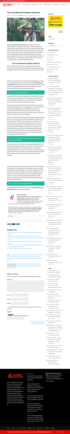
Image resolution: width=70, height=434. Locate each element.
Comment (9, 279)
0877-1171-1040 (6, 1)
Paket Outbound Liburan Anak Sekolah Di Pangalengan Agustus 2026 (55, 214)
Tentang (14, 4)
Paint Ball (50, 57)
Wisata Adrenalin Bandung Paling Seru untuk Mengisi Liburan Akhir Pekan (54, 148)
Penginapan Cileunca (53, 69)
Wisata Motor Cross (53, 64)
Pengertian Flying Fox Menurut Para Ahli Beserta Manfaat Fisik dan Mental (54, 80)
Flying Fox (26, 15)
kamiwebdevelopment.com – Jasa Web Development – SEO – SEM (55, 316)
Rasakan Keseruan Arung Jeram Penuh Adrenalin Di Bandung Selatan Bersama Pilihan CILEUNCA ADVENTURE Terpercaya (54, 170)
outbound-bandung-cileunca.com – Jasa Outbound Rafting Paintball (54, 285)
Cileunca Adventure (12, 15)
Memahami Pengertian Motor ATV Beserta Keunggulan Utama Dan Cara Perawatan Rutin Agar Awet (35, 397)
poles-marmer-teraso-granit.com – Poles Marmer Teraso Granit (54, 295)
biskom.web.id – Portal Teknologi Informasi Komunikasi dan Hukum (54, 306)
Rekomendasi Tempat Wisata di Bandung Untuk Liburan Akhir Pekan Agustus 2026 (55, 222)
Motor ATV (50, 71)
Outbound (31, 15)
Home (8, 4)
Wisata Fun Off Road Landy (55, 62)
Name (9, 295)
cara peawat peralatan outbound (34, 254)
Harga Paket (26, 4)
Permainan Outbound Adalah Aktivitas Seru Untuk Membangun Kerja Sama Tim (55, 198)
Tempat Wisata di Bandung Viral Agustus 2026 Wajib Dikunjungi (54, 248)
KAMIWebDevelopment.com (44, 432)
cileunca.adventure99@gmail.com (54, 378)
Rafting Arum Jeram (53, 55)
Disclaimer (57, 4)
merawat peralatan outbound (28, 256)
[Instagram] (10, 216)
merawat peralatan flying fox (14, 256)
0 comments (36, 15)
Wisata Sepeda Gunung (54, 67)
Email (8, 299)
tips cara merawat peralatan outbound (21, 258)
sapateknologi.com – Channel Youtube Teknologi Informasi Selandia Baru (55, 351)
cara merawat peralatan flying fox (18, 254)
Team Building (51, 52)
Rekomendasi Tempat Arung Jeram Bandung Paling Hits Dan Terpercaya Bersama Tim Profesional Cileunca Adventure (55, 159)
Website (9, 303)
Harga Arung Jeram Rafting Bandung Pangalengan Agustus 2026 (54, 240)
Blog (39, 4)
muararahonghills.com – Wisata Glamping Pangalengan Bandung (54, 362)
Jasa (19, 4)
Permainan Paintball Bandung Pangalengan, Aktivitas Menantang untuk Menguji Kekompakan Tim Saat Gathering (55, 139)
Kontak (63, 4)
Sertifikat (34, 4)
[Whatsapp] (12, 216)
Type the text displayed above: (21, 315)
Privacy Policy (48, 4)
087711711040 (50, 381)
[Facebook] (8, 216)
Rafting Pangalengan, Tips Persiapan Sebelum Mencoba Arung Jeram (55, 180)
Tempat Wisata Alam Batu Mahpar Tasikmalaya (29, 264)
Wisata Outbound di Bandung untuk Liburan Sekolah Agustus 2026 (55, 206)
